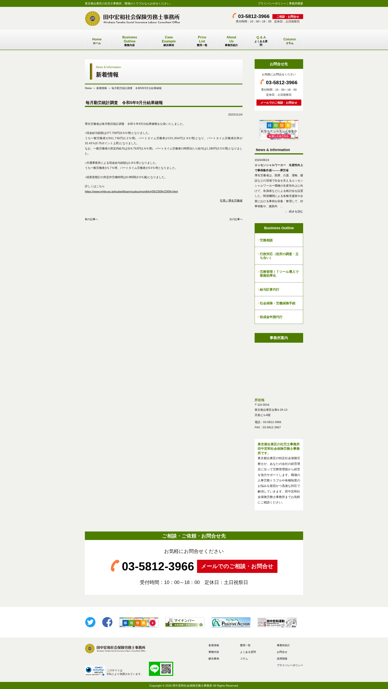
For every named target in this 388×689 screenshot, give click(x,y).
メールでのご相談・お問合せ (278, 102)
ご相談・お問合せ (287, 16)
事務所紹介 (231, 41)
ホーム (96, 41)
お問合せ (282, 651)
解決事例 (169, 41)
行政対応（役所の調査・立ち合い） (279, 255)
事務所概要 (296, 3)
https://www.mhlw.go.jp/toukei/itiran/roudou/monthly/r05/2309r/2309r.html (131, 191)
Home (88, 88)
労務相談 (266, 240)
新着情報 (101, 88)
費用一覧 (202, 41)
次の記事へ (235, 219)
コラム (289, 41)
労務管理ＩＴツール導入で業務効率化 (279, 273)
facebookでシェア (107, 622)
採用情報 (282, 658)
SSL (109, 673)
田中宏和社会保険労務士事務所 (192, 685)
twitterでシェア (90, 622)
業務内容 (129, 41)
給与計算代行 (269, 289)
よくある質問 (261, 41)
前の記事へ (91, 219)
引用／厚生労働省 (231, 200)
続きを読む (296, 211)
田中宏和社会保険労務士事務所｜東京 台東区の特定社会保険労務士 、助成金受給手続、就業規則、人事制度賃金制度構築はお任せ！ (132, 18)
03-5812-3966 (254, 16)
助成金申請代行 (271, 317)
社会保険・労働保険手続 (277, 303)
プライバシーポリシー (272, 3)
